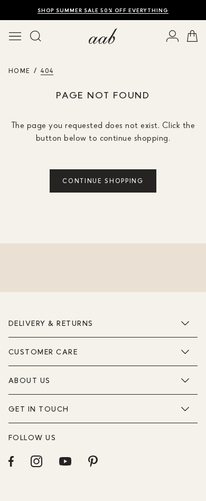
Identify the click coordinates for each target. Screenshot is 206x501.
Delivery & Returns (50, 323)
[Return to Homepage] (103, 36)
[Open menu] (15, 36)
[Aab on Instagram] (36, 461)
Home (19, 70)
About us (29, 380)
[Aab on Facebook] (11, 461)
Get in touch (38, 409)
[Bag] (192, 36)
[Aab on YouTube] (65, 461)
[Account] (172, 36)
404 (47, 70)
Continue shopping (103, 180)
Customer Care (43, 352)
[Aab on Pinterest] (93, 461)
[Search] (35, 36)
